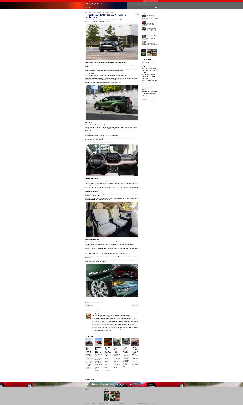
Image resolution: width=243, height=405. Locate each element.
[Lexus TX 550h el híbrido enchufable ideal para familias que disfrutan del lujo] (106, 399)
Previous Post (90, 305)
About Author (89, 310)
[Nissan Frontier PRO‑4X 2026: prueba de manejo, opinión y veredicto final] (149, 51)
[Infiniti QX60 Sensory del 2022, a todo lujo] (117, 342)
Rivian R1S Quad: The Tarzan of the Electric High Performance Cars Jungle (149, 37)
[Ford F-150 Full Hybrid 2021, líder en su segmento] (108, 342)
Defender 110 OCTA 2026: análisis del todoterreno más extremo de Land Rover (149, 43)
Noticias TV (105, 19)
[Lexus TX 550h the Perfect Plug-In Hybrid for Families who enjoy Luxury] (112, 399)
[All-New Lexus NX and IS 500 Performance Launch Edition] (126, 342)
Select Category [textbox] (145, 62)
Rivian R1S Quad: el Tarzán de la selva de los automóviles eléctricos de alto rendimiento (149, 30)
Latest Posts (97, 310)
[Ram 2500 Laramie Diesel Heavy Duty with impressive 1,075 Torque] (89, 342)
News (102, 19)
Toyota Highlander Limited (99, 302)
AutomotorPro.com (93, 3)
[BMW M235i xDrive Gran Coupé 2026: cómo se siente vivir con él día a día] (143, 51)
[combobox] (148, 62)
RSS (143, 66)
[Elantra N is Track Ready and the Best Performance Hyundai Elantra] (135, 342)
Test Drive (93, 302)
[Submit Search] (144, 1)
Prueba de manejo (89, 302)
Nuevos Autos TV (110, 19)
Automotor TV (99, 19)
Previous (86, 357)
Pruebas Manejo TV (116, 19)
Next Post (135, 305)
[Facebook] (86, 389)
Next (138, 357)
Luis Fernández (89, 19)
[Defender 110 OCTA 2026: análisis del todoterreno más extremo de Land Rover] (149, 54)
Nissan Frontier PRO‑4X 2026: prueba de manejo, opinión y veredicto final (150, 23)
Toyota (96, 75)
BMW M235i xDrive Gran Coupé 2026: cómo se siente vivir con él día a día (150, 17)
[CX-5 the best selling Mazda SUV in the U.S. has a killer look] (98, 342)
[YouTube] (88, 389)
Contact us (151, 384)
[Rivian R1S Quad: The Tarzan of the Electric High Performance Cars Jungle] (143, 54)
